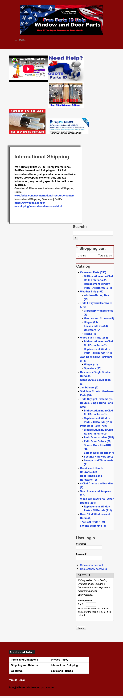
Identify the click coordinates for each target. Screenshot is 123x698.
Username (81, 543)
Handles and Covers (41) (99, 318)
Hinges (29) (91, 322)
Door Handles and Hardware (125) (91, 477)
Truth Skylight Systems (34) (96, 399)
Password (81, 554)
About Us (17, 671)
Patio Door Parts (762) (93, 426)
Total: (101, 255)
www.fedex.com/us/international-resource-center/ (44, 195)
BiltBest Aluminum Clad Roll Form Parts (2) (98, 278)
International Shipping (64, 665)
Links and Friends (62, 671)
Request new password (93, 569)
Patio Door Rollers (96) (97, 441)
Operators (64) (92, 330)
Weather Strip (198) (91, 291)
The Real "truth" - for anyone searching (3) (93, 523)
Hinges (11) (91, 364)
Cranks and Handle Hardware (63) (91, 470)
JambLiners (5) (89, 387)
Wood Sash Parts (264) (94, 337)
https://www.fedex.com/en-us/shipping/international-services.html (38, 204)
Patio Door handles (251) (99, 437)
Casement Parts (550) (93, 272)
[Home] (61, 20)
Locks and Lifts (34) (96, 326)
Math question (85, 600)
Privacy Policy (59, 659)
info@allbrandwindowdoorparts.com (31, 687)
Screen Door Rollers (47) (99, 453)
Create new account (91, 565)
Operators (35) (92, 368)
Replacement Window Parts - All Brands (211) (98, 285)
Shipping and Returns (24, 665)
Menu (22, 40)
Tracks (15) (90, 333)
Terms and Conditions (24, 659)
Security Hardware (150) (98, 456)
